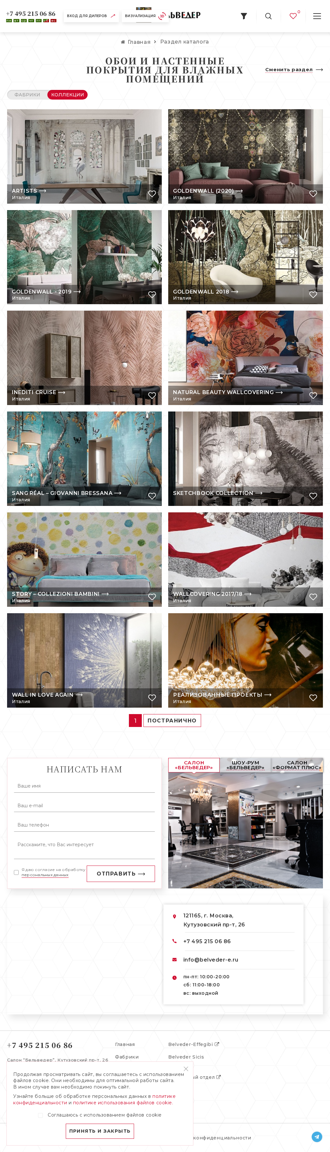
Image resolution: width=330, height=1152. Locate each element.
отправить (116, 874)
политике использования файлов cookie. (123, 1103)
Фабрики (127, 1057)
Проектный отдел (192, 1077)
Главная (125, 1044)
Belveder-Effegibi (191, 1044)
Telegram (317, 1137)
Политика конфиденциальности (208, 1138)
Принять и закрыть (100, 1131)
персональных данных (45, 874)
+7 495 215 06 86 (31, 13)
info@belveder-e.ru (210, 960)
